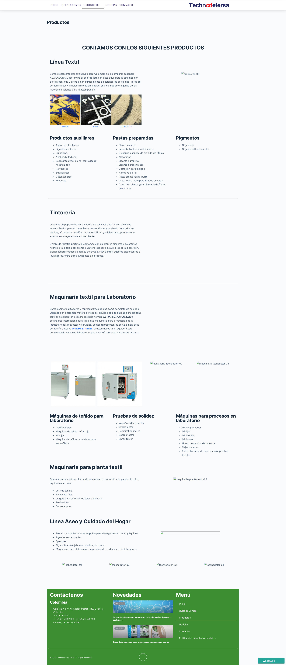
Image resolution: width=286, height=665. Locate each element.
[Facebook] (161, 5)
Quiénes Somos (71, 5)
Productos (91, 5)
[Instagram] (174, 5)
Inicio (54, 5)
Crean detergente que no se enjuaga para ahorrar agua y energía (141, 642)
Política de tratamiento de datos (197, 638)
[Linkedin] (168, 5)
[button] (52, 111)
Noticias (111, 5)
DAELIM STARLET (82, 328)
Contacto (126, 5)
